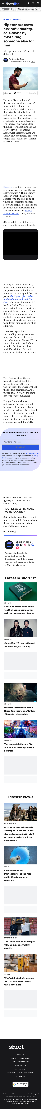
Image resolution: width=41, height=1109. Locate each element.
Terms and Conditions (20, 1062)
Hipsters (7, 187)
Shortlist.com (11, 559)
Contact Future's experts (20, 1058)
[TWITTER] (22, 544)
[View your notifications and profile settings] (28, 3)
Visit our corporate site (27, 1096)
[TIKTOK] (18, 547)
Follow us (19, 93)
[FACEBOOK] (18, 544)
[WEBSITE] (29, 544)
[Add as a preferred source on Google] (20, 1084)
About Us (20, 1054)
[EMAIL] (33, 544)
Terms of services (32, 453)
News (33, 62)
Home (6, 19)
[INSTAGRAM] (26, 544)
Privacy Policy (20, 1065)
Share (9, 93)
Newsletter (33, 93)
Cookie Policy (20, 1069)
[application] (20, 241)
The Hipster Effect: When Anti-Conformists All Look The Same (18, 299)
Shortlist (18, 19)
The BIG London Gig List (27, 9)
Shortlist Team (18, 59)
